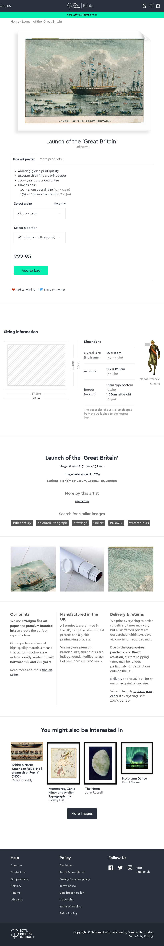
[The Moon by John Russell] (100, 763)
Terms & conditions (72, 872)
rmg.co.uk (143, 871)
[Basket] (158, 5)
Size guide (60, 203)
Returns (15, 892)
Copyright (66, 899)
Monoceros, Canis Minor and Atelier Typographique (62, 792)
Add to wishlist (25, 289)
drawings (80, 523)
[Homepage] (80, 5)
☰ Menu (5, 6)
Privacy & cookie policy (75, 879)
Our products (19, 879)
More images (82, 813)
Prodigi (148, 936)
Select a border (25, 227)
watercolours (139, 523)
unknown (82, 146)
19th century (22, 523)
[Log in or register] (144, 5)
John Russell (94, 792)
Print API (134, 936)
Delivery (116, 678)
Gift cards (17, 899)
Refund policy (69, 913)
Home (15, 21)
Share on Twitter (54, 289)
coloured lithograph (52, 523)
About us (16, 865)
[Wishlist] (151, 5)
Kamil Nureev (131, 782)
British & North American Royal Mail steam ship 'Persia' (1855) (27, 770)
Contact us (18, 872)
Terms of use (68, 886)
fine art (98, 523)
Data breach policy (72, 892)
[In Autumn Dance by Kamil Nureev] (137, 758)
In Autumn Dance (134, 778)
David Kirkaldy (22, 780)
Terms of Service (70, 906)
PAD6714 (116, 523)
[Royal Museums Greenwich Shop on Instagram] (130, 869)
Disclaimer (66, 865)
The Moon (92, 789)
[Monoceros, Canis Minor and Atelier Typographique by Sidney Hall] (63, 763)
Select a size (40, 203)
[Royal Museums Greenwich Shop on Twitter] (120, 869)
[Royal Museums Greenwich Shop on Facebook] (110, 869)
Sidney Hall (57, 800)
